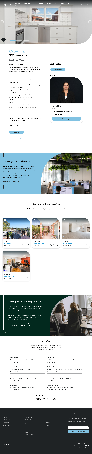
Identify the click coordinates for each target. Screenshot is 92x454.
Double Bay (50, 357)
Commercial (40, 3)
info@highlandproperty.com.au (32, 417)
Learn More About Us (10, 182)
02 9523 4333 (15, 362)
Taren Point (51, 376)
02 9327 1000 (52, 362)
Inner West (13, 367)
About (69, 3)
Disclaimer (79, 443)
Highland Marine (52, 385)
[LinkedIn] (83, 4)
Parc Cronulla (14, 357)
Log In (88, 4)
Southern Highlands (53, 367)
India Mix (56, 106)
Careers (5, 431)
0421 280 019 (58, 114)
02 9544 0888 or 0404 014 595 (57, 390)
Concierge (5, 428)
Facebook (48, 417)
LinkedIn (48, 422)
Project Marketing (28, 3)
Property (17, 3)
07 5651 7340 (15, 390)
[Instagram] (81, 4)
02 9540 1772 (52, 380)
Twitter (47, 425)
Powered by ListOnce (84, 447)
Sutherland (13, 376)
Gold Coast (13, 385)
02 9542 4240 (15, 380)
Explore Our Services (19, 325)
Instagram (48, 419)
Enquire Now (17, 132)
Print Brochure (16, 138)
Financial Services (52, 3)
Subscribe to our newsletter (78, 431)
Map (11, 125)
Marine (62, 3)
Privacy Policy (86, 443)
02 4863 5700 (53, 371)
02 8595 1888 (15, 371)
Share (17, 125)
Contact (17, 6)
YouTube (48, 428)
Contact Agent (66, 119)
